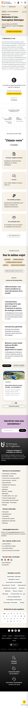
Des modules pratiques (14, 199)
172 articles (14, 145)
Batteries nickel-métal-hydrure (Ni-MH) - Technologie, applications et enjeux (14, 346)
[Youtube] (8, 560)
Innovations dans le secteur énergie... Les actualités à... (13, 386)
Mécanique (5, 493)
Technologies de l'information (10, 500)
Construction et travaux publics (10, 478)
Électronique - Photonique (9, 502)
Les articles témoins (7, 548)
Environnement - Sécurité (9, 480)
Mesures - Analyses (7, 491)
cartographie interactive (14, 532)
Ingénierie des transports (9, 485)
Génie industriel (6, 482)
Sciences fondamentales (9, 498)
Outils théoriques (19, 119)
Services (14, 179)
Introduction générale (13, 327)
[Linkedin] (11, 560)
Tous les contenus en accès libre (10, 550)
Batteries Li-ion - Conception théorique (8, 120)
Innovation (5, 487)
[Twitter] (5, 560)
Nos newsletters (6, 562)
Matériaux (5, 489)
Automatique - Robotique (9, 473)
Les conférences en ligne (9, 546)
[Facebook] (2, 560)
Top (4, 613)
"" (14, 140)
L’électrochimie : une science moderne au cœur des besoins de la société (14, 290)
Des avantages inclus (14, 221)
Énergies (4, 505)
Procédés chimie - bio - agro (9, 496)
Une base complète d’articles (14, 158)
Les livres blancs (6, 544)
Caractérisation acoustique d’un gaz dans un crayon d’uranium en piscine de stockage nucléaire (13, 306)
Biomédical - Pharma (7, 476)
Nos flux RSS (5, 565)
